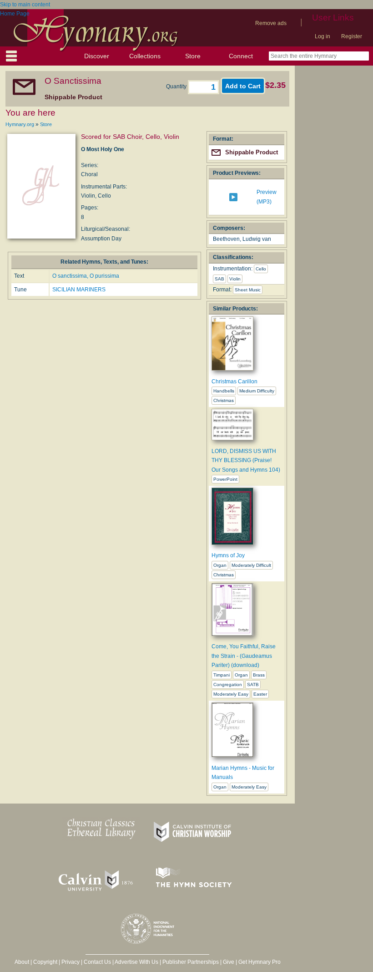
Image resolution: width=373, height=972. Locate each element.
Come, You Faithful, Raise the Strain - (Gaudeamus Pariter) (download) (244, 655)
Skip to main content (25, 4)
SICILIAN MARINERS (79, 289)
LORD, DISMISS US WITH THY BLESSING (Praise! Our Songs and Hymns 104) (246, 460)
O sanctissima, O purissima (85, 276)
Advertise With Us (136, 962)
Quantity (177, 86)
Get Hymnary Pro (259, 962)
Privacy (70, 962)
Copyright (45, 962)
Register (351, 36)
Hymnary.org (19, 124)
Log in (322, 36)
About (22, 962)
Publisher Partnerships (190, 962)
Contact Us (97, 962)
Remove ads (271, 23)
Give (228, 962)
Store (193, 56)
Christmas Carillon (234, 381)
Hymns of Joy (228, 555)
